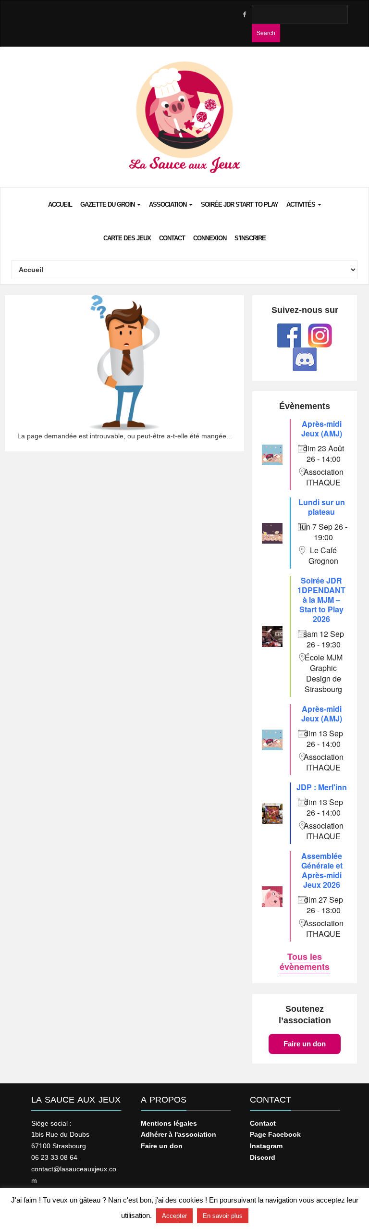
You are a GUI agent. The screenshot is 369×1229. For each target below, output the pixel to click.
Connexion (209, 238)
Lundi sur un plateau (321, 507)
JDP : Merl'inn (321, 787)
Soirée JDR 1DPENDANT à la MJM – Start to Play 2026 (321, 599)
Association (168, 204)
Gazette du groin (108, 204)
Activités (301, 204)
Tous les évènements (305, 961)
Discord (262, 1157)
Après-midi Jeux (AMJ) (321, 428)
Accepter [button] (174, 1215)
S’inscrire (250, 238)
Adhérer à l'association (178, 1134)
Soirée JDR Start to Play (239, 204)
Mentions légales (169, 1123)
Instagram (266, 1146)
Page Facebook (275, 1134)
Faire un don (304, 1044)
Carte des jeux (127, 238)
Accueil (60, 204)
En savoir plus (223, 1215)
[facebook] (244, 14)
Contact (172, 238)
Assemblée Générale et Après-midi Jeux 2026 (322, 870)
